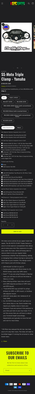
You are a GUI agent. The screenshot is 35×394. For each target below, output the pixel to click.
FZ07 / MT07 (14, 97)
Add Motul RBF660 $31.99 (10, 215)
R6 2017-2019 (7, 102)
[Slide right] (21, 68)
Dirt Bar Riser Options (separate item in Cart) (13, 140)
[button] (2, 3)
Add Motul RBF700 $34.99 (10, 217)
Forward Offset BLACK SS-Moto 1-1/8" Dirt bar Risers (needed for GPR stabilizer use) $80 (15, 149)
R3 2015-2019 (7, 120)
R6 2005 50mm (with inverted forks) (15, 111)
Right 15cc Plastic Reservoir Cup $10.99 (14, 202)
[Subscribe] (29, 370)
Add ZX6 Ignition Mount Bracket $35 (13, 192)
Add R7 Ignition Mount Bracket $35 (13, 194)
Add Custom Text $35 (9, 166)
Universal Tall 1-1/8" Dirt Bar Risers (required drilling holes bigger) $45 (17, 157)
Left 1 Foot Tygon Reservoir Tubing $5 (14, 204)
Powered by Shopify (23, 390)
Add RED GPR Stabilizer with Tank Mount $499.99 (17, 185)
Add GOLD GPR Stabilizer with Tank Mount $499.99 (17, 183)
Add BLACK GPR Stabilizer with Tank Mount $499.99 (18, 179)
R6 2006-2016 (21, 102)
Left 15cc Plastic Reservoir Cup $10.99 (14, 200)
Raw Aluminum (8, 127)
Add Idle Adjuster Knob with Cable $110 (14, 137)
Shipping (3, 86)
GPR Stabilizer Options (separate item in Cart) (13, 170)
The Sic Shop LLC (14, 390)
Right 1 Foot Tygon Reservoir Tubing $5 (14, 206)
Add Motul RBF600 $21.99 (10, 213)
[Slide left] (14, 68)
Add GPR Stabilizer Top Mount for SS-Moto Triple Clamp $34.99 (16, 174)
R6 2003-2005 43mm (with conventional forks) (17, 115)
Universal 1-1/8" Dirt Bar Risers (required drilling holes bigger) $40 (16, 153)
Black (19, 127)
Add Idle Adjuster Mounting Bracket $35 (14, 135)
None (4, 164)
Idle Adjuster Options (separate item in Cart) (13, 132)
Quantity (3, 221)
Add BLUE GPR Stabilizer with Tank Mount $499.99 (17, 181)
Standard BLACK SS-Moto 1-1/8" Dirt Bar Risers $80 (18, 145)
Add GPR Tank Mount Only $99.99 (12, 177)
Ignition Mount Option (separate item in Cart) (13, 189)
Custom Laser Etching (7, 161)
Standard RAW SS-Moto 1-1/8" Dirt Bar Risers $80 (17, 143)
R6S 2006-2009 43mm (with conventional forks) (17, 106)
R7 (4, 97)
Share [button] (5, 341)
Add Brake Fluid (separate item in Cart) (11, 210)
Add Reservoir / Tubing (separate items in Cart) (14, 197)
